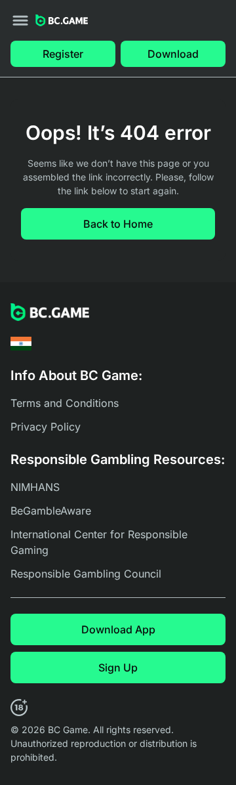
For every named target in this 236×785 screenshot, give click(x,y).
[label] (20, 343)
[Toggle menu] (20, 20)
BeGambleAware (50, 510)
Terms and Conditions (64, 403)
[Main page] (61, 20)
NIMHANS (35, 487)
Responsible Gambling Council (85, 573)
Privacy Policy (45, 426)
